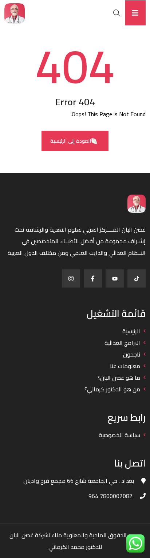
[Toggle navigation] (135, 12)
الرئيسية (131, 331)
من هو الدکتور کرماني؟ (112, 389)
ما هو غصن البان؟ (119, 377)
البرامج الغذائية (122, 342)
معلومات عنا (125, 366)
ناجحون (131, 354)
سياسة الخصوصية (119, 434)
